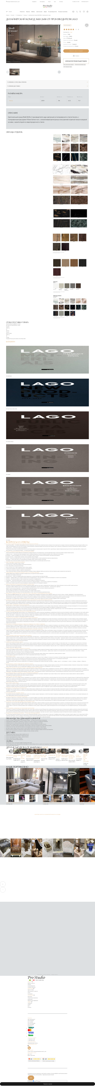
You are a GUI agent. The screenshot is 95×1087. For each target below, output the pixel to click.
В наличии (22, 11)
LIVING (9, 540)
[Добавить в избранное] (11, 751)
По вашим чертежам (62, 11)
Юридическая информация (33, 1000)
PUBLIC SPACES (10, 441)
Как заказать (42, 1)
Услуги (49, 1)
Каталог (10, 11)
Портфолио (34, 1)
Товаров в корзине (48, 1084)
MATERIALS (10, 376)
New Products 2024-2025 (12, 408)
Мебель (33, 11)
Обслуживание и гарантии (33, 991)
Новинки (28, 11)
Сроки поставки (31, 989)
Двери (45, 11)
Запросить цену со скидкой (76, 51)
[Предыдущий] (7, 72)
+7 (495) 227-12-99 (31, 1039)
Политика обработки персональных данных (59, 1073)
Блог (55, 1)
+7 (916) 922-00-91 (31, 1040)
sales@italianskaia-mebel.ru (33, 1043)
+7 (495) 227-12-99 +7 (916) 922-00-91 (80, 1)
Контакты (61, 1)
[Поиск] (80, 11)
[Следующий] (59, 72)
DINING (9, 474)
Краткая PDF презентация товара (76, 61)
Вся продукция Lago (68, 66)
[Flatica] (47, 1047)
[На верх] (31, 1078)
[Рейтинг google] (49, 1061)
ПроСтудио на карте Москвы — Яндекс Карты (47, 974)
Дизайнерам (30, 999)
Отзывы (29, 1004)
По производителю (52, 11)
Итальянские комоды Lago (80, 64)
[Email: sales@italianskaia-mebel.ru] (73, 11)
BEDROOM (9, 507)
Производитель (67, 32)
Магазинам (30, 996)
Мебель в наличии (31, 983)
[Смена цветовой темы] (76, 11)
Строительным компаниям (33, 997)
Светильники (39, 11)
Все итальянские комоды (69, 64)
